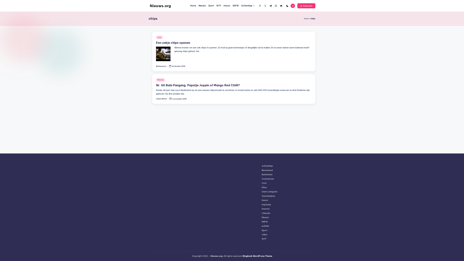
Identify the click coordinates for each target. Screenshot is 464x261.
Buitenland (267, 174)
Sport (264, 230)
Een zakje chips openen (173, 42)
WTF (264, 239)
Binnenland (267, 170)
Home (306, 19)
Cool (159, 37)
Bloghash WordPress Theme (257, 256)
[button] (306, 5)
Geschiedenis (268, 196)
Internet (266, 208)
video (264, 234)
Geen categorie (269, 191)
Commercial (268, 179)
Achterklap (267, 166)
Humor (265, 200)
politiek (265, 226)
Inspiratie (266, 204)
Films (264, 187)
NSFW (265, 221)
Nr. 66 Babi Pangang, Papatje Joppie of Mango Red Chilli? (198, 85)
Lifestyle (266, 213)
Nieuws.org (160, 6)
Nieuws (160, 80)
